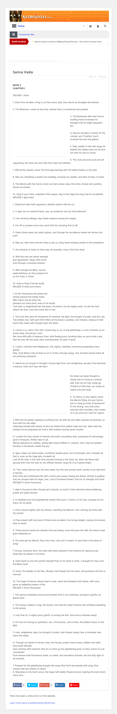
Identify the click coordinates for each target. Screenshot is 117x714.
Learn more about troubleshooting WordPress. (32, 703)
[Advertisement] (34, 53)
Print (94, 77)
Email (103, 77)
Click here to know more (90, 41)
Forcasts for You (26, 34)
